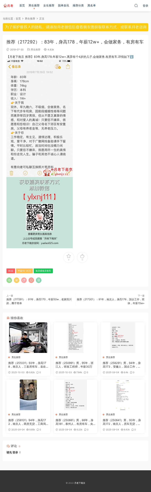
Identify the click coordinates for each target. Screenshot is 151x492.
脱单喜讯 (63, 5)
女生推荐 (48, 5)
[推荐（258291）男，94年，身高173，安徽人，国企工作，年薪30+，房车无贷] (123, 337)
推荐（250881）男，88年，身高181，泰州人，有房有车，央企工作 (74, 422)
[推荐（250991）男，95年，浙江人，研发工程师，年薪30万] (75, 337)
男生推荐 (34, 5)
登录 (15, 452)
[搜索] (136, 5)
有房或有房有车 (43, 270)
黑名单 (91, 5)
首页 (22, 5)
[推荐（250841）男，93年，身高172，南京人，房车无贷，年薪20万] (123, 395)
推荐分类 (78, 5)
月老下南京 (8, 5)
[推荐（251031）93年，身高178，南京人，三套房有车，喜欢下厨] (28, 337)
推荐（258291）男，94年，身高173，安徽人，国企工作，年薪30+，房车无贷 (122, 365)
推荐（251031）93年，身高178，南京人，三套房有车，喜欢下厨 (27, 365)
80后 (10, 270)
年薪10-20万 (24, 270)
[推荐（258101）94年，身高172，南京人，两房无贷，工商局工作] (28, 395)
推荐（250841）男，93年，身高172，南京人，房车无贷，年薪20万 (122, 422)
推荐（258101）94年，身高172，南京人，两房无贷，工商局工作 (27, 422)
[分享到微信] (9, 280)
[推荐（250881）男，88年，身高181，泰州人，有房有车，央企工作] (75, 395)
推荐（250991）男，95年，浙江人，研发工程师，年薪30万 (74, 364)
